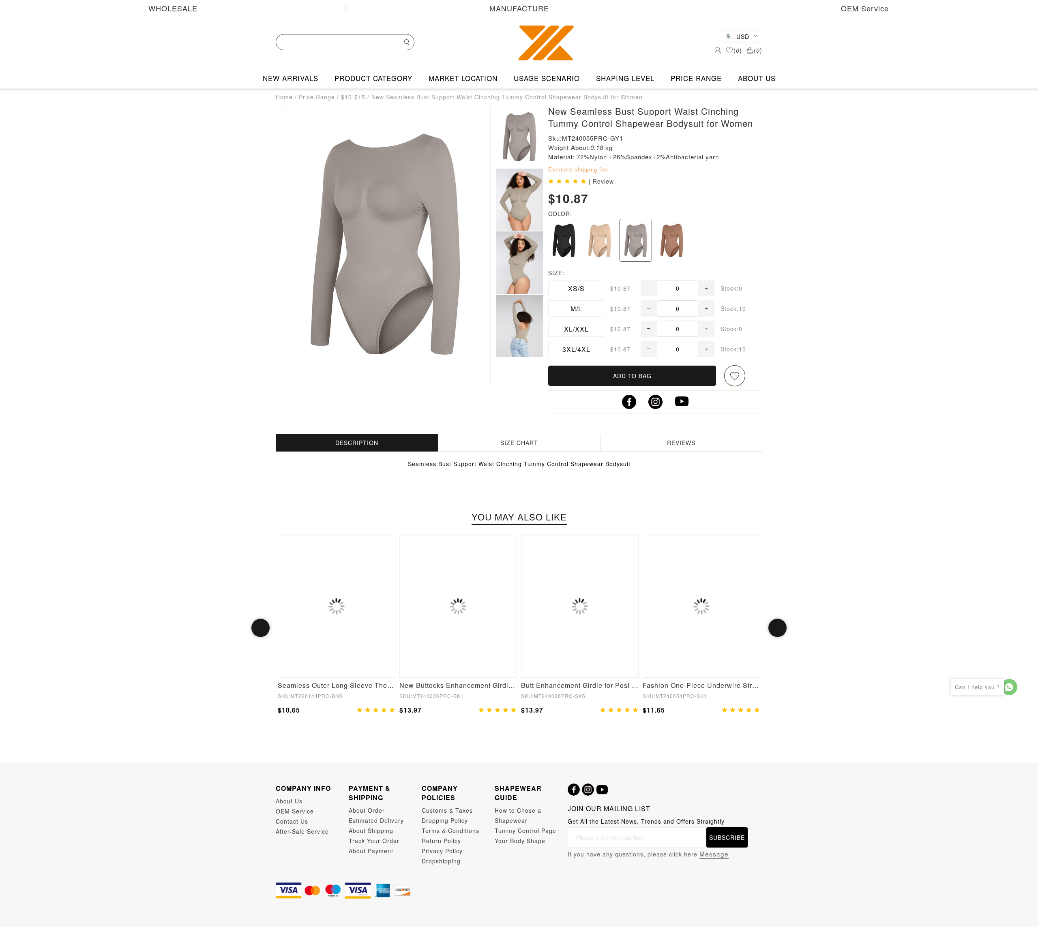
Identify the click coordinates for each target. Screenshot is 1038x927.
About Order (367, 810)
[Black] (564, 240)
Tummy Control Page (525, 830)
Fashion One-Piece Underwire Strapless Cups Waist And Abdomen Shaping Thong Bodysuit (701, 685)
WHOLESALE (172, 8)
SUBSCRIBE (727, 837)
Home (284, 97)
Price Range (317, 97)
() (737, 50)
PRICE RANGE (696, 78)
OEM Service (865, 8)
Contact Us (292, 821)
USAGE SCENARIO (547, 78)
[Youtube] (602, 790)
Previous (260, 628)
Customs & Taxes (447, 810)
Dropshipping (441, 861)
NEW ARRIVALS (290, 78)
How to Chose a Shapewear (518, 815)
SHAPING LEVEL (625, 78)
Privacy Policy (442, 851)
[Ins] (588, 790)
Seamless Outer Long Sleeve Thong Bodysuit (336, 685)
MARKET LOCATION (463, 78)
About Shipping (371, 830)
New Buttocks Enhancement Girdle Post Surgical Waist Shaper (458, 685)
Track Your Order (374, 841)
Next (777, 628)
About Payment (371, 851)
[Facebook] (574, 790)
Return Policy (441, 841)
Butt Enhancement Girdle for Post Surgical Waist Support (580, 685)
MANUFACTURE (519, 8)
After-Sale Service (302, 831)
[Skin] (600, 240)
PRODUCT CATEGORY (373, 78)
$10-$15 (353, 97)
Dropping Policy (445, 820)
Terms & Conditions (450, 830)
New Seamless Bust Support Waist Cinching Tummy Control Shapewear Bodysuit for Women (507, 97)
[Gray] (636, 240)
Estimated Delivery (376, 820)
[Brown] (672, 240)
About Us (289, 801)
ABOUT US (757, 78)
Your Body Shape (520, 841)
